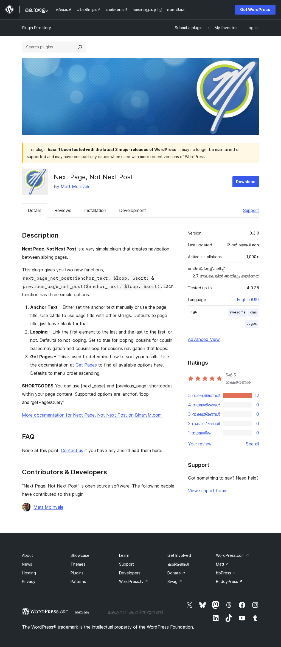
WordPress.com (232, 555)
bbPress (226, 573)
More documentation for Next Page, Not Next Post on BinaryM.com (92, 415)
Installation (95, 210)
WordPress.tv (133, 581)
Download (245, 181)
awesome (237, 312)
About (27, 555)
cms (253, 312)
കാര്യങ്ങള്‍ (178, 564)
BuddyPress (229, 581)
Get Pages (86, 365)
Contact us (72, 450)
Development (132, 210)
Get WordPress (255, 9)
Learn (124, 555)
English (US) (248, 299)
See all (252, 444)
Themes (78, 564)
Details (34, 210)
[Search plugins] (80, 47)
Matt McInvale (76, 186)
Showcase (80, 555)
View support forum (207, 490)
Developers (129, 573)
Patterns (78, 581)
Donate (176, 573)
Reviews (62, 210)
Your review (200, 444)
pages (251, 323)
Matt (222, 564)
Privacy (28, 581)
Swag (174, 581)
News (27, 564)
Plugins (77, 573)
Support (251, 210)
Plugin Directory (36, 27)
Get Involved (179, 555)
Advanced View (204, 339)
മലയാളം (81, 612)
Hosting (29, 573)
